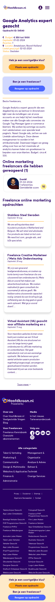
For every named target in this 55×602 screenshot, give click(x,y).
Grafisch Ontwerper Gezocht (15, 569)
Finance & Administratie (10, 478)
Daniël (23, 179)
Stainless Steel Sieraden (23, 215)
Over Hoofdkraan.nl (13, 416)
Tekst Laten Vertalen (11, 540)
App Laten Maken (10, 554)
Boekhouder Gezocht (37, 569)
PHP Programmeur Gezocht (14, 523)
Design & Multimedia (14, 466)
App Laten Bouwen (11, 547)
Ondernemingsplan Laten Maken (39, 531)
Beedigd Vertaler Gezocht (14, 519)
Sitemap (37, 494)
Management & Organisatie (36, 455)
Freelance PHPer (10, 527)
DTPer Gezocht (34, 558)
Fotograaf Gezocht (36, 510)
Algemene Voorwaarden (23, 498)
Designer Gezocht (10, 565)
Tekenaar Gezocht (36, 543)
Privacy (16, 494)
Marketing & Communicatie (10, 460)
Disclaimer (27, 494)
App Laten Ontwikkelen (12, 514)
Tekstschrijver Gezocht (12, 510)
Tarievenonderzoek (40, 419)
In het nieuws (37, 416)
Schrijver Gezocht (35, 562)
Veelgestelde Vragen (14, 419)
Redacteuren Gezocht (37, 536)
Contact (38, 498)
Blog (5, 422)
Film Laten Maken (35, 519)
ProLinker (29, 403)
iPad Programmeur (11, 551)
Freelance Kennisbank (15, 432)
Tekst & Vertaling (12, 453)
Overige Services (36, 476)
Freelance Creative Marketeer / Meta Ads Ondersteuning (27, 257)
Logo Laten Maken (36, 565)
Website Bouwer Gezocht (39, 572)
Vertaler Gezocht (10, 543)
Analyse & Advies (37, 462)
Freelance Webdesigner (13, 530)
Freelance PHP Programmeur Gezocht (38, 515)
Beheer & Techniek (32, 469)
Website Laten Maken (37, 554)
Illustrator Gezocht (36, 540)
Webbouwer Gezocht (12, 572)
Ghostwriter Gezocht (11, 562)
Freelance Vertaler (36, 523)
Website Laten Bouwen (38, 551)
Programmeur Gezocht (38, 547)
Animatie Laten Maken (12, 536)
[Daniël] (13, 183)
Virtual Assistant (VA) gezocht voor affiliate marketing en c (27, 322)
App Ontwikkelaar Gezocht (39, 527)
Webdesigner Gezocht (12, 558)
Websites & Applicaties (15, 471)
